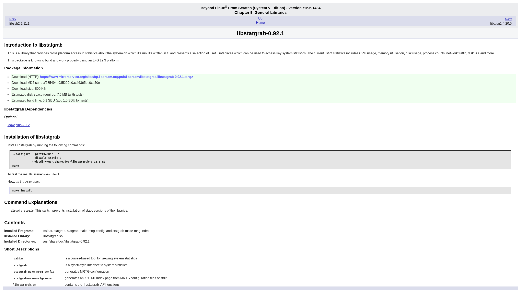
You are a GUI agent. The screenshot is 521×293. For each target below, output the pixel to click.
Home (260, 22)
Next (508, 19)
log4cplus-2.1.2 (19, 125)
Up (260, 18)
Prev (12, 19)
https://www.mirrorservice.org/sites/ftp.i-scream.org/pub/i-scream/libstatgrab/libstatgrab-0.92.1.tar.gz (116, 77)
